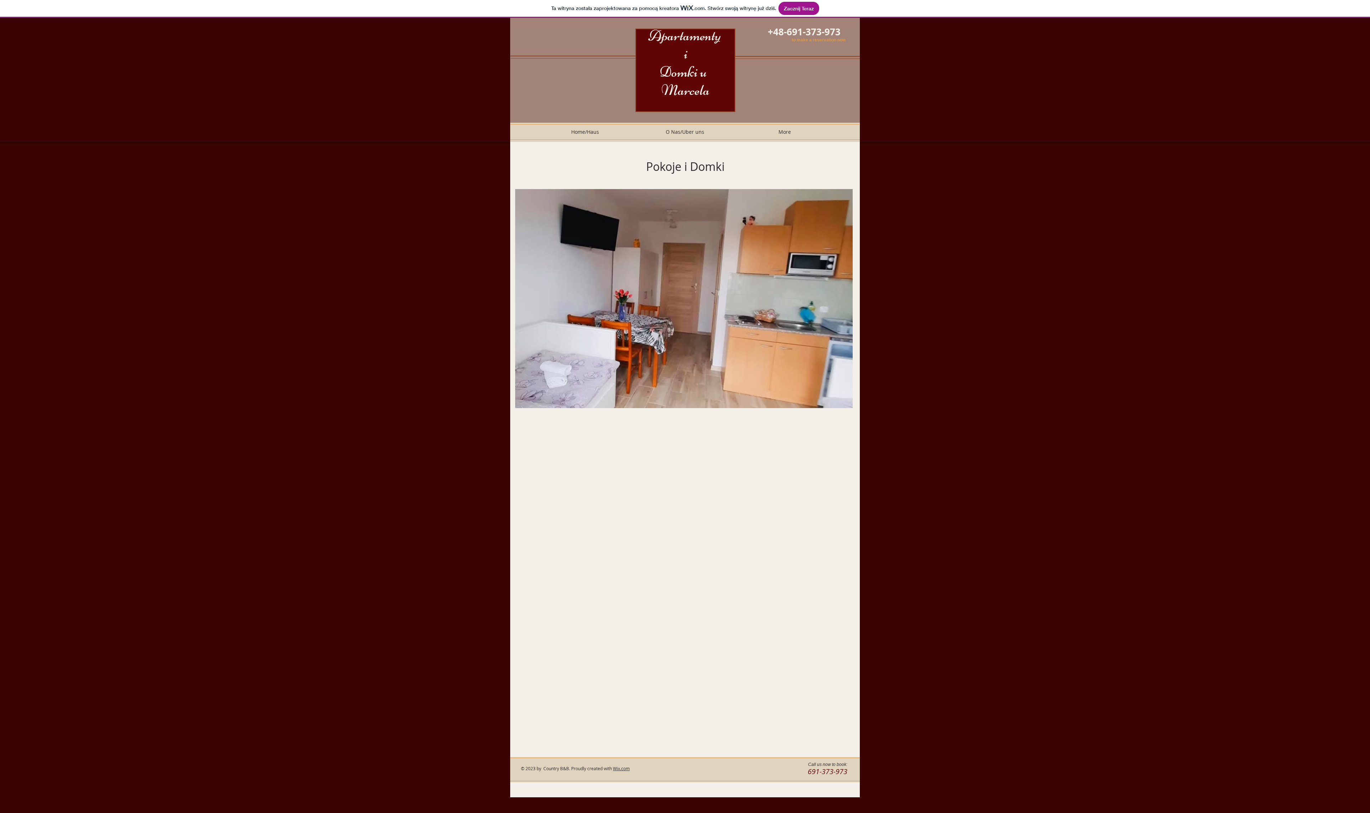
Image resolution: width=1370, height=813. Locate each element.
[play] (835, 402)
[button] (684, 298)
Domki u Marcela (686, 81)
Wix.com (621, 768)
